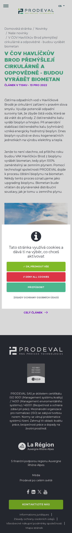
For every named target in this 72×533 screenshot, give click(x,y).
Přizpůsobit (36, 287)
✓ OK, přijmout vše (36, 266)
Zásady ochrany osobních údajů (36, 297)
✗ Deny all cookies (36, 276)
